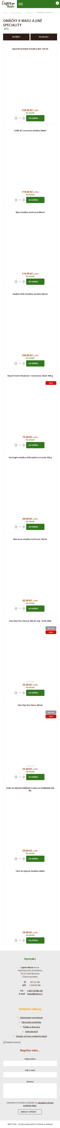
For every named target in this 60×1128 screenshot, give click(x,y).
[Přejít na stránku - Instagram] (32, 1000)
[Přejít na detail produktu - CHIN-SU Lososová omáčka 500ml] (30, 162)
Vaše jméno (30, 1058)
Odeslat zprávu (28, 1112)
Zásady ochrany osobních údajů (31, 1036)
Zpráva (30, 1081)
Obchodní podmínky (31, 1022)
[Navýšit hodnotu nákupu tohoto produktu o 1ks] (23, 118)
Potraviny (29, 12)
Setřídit (16, 37)
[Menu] (20, 4)
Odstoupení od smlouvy (31, 1017)
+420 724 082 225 (35, 990)
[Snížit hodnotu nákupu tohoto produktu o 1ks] (16, 118)
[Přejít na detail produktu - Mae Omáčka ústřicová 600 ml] (30, 244)
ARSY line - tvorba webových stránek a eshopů (30, 1124)
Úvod (5, 12)
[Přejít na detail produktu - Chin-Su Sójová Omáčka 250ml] (30, 902)
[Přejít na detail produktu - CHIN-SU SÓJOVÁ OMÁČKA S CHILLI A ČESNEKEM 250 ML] (30, 821)
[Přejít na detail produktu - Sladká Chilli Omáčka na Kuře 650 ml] (30, 325)
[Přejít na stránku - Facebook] (27, 1000)
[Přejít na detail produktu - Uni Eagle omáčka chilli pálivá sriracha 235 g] (30, 489)
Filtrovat (44, 37)
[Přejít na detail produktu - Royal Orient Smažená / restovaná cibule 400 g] (30, 407)
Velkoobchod (31, 1031)
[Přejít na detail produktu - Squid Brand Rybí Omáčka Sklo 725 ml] (30, 80)
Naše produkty (16, 12)
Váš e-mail (30, 1070)
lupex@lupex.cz (34, 993)
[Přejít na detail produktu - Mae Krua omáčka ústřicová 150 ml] (30, 571)
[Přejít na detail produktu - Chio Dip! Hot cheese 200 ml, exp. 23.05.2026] (30, 652)
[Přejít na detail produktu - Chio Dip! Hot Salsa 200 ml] (30, 737)
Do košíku (33, 118)
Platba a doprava (31, 1026)
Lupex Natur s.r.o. (8, 4)
